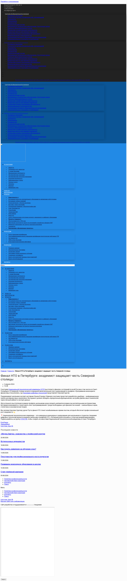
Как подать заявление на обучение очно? (18, 449)
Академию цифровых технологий (35, 393)
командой (30, 505)
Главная (3, 371)
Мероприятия (8, 192)
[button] (38, 265)
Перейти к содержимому (10, 1)
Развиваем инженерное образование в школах (21, 464)
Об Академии (8, 164)
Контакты (7, 262)
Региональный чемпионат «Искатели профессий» (22, 206)
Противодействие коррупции (14, 481)
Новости (7, 191)
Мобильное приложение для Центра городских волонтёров (25, 224)
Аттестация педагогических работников (19, 242)
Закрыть (3, 579)
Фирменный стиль (13, 187)
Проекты (7, 194)
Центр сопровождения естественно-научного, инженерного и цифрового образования (32, 217)
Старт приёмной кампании (12, 472)
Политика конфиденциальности (15, 479)
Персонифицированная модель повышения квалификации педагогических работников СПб (33, 236)
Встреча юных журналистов (13, 441)
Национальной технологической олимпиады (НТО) (27, 389)
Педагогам (7, 231)
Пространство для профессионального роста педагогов (25, 456)
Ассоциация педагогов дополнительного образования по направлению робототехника (32, 199)
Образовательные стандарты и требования (23, 39)
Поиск (6, 484)
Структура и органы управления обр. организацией (26, 17)
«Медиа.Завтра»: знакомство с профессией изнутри (23, 434)
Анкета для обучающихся (15, 259)
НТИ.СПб (23, 419)
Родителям (7, 245)
